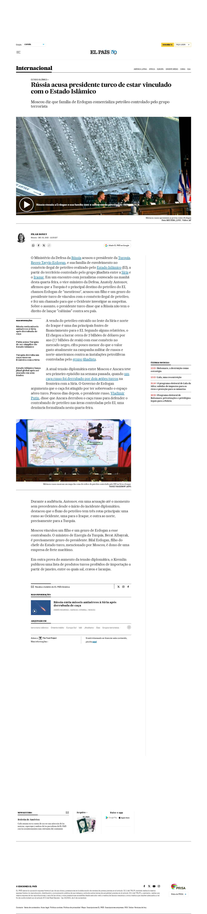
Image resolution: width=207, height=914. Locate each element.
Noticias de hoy (140, 907)
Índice (131, 907)
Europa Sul (71, 627)
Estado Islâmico (39, 80)
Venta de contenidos (32, 907)
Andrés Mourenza (61, 610)
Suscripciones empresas (114, 907)
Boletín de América (29, 820)
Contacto (19, 907)
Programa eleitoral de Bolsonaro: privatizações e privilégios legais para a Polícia (171, 398)
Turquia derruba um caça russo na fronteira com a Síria (28, 357)
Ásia (98, 627)
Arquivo (81, 813)
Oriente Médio (172, 69)
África (152, 69)
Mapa (83, 907)
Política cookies (56, 907)
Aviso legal (45, 907)
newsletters (25, 813)
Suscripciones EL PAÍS (95, 907)
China (182, 69)
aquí (94, 641)
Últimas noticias (160, 363)
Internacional (34, 68)
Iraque (39, 277)
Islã (80, 627)
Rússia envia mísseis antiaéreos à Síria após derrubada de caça (27, 330)
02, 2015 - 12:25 (47, 238)
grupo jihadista (84, 359)
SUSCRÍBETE (168, 45)
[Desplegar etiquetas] (129, 627)
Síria (125, 272)
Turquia (124, 258)
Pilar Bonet (39, 234)
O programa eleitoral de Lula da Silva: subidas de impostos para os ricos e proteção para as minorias (171, 386)
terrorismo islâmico (39, 627)
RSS (126, 907)
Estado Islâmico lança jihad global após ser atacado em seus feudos (28, 372)
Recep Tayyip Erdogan (48, 262)
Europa (160, 69)
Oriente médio (57, 627)
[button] (103, 166)
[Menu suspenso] (18, 52)
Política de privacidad (71, 907)
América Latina (140, 69)
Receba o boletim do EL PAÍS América (52, 587)
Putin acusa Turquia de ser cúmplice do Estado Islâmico (27, 344)
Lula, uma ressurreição (169, 377)
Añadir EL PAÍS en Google (119, 245)
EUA (188, 69)
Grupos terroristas (110, 627)
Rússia (76, 258)
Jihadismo (89, 627)
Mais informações (39, 641)
